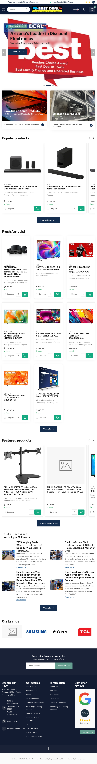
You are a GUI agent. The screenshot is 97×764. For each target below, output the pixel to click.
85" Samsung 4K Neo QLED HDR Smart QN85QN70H (14, 397)
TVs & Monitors (32, 686)
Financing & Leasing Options (34, 708)
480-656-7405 (13, 721)
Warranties (54, 698)
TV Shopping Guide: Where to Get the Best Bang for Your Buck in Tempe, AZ (29, 546)
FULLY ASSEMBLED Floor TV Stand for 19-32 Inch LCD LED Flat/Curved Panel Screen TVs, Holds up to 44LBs (65, 489)
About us (54, 686)
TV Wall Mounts (32, 698)
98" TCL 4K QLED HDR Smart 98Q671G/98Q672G (79, 269)
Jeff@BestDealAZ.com (16, 728)
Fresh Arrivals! (32, 728)
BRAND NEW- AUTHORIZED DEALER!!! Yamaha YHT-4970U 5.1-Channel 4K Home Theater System (15, 272)
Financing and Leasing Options (59, 708)
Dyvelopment (80, 759)
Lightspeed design (66, 759)
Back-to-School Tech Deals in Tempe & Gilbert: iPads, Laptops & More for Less (80, 546)
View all (47, 429)
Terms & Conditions (58, 702)
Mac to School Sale (34, 736)
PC (27, 724)
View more (85, 732)
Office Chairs (31, 732)
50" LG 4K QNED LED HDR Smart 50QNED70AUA (79, 335)
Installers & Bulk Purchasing (32, 718)
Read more (21, 567)
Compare (10, 209)
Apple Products (32, 690)
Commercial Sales (33, 713)
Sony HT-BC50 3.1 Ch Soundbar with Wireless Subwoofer (64, 187)
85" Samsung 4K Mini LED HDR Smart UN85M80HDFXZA (14, 335)
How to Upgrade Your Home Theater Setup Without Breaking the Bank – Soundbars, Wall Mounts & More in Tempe (30, 577)
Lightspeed (53, 759)
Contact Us (54, 694)
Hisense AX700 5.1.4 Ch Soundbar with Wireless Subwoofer (20, 187)
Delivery (53, 690)
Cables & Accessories (35, 702)
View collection (47, 220)
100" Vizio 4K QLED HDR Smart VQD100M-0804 (48, 268)
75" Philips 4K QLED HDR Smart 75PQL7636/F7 (48, 395)
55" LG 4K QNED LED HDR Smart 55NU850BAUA (48, 334)
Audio (28, 694)
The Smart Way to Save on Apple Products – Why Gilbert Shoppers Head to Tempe (80, 576)
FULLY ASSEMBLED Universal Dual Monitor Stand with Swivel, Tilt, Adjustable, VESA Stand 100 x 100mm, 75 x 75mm (20, 490)
